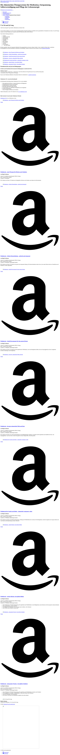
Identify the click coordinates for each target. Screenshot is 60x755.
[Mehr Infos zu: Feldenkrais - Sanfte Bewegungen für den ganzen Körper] (14, 56)
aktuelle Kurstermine (46, 48)
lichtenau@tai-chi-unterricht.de (9, 704)
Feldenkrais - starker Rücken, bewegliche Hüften (12, 596)
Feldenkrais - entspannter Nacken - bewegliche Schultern (14, 683)
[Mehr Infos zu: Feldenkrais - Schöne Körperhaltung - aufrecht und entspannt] (14, 54)
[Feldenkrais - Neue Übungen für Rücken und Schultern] (13, 52)
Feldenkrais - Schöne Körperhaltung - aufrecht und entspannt (15, 256)
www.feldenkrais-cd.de (22, 91)
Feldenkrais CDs (3, 98)
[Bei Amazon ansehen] (30, 169)
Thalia (1, 102)
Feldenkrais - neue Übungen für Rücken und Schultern (13, 172)
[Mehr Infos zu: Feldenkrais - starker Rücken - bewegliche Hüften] (12, 62)
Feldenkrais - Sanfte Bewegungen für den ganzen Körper (14, 341)
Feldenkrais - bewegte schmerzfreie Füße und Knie (12, 426)
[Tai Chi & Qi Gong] (4, 2)
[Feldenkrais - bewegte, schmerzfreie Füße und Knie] (13, 58)
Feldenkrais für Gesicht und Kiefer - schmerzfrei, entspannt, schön (16, 511)
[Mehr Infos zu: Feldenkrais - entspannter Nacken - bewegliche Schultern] (14, 64)
